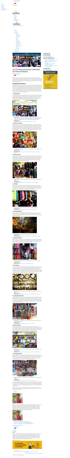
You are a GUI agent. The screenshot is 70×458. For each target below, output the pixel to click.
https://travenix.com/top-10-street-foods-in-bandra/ (28, 209)
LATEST (15, 25)
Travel (15, 15)
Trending (15, 16)
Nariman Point (18, 44)
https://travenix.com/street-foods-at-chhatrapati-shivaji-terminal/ (30, 236)
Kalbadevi (17, 41)
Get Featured (4, 9)
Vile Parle (17, 47)
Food (15, 14)
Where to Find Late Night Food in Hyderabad (21, 423)
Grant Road (18, 40)
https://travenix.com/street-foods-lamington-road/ (28, 380)
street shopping (20, 425)
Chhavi (14, 73)
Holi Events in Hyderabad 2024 (19, 421)
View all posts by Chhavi (16, 440)
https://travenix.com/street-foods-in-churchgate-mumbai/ (29, 182)
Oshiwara (17, 48)
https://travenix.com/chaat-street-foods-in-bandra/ (28, 121)
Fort (17, 39)
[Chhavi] (18, 398)
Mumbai (15, 17)
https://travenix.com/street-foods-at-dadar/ (27, 263)
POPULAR (20, 25)
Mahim (17, 43)
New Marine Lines (19, 45)
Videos (15, 18)
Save (15, 3)
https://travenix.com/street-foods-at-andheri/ (27, 323)
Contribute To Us (16, 19)
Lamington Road (18, 42)
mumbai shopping (15, 425)
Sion (17, 46)
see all (21, 420)
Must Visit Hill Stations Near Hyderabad (20, 422)
